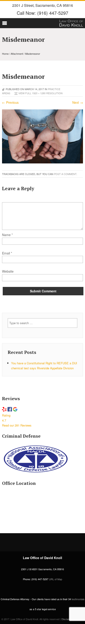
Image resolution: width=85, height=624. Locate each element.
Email (6, 253)
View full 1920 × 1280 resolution (40, 93)
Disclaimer (67, 619)
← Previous (10, 102)
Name (7, 234)
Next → (77, 102)
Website (8, 271)
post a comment (65, 174)
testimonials (78, 599)
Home (5, 53)
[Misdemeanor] (42, 162)
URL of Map (55, 579)
